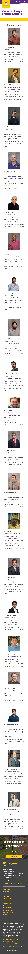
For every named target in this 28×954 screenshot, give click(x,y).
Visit (24, 1)
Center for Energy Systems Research (12, 12)
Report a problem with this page (15, 946)
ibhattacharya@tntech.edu (12, 134)
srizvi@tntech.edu (13, 620)
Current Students (8, 910)
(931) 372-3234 (11, 875)
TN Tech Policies (14, 943)
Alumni (5, 914)
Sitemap (4, 946)
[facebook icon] (6, 881)
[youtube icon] (8, 881)
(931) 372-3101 (13, 873)
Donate (20, 1)
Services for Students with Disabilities (11, 941)
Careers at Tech (7, 898)
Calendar (6, 896)
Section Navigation (13, 19)
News (4, 894)
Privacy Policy (6, 943)
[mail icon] (11, 881)
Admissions (6, 889)
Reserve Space (7, 903)
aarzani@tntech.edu (14, 89)
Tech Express (7, 908)
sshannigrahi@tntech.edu (16, 729)
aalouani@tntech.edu (14, 52)
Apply (16, 1)
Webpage (6, 552)
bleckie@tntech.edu (14, 415)
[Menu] (24, 6)
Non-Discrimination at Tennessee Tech (11, 939)
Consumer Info (7, 901)
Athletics (6, 891)
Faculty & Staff (8, 912)
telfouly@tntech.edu (14, 217)
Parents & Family (8, 917)
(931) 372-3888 (10, 877)
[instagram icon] (4, 881)
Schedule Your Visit (14, 856)
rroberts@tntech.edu (14, 657)
